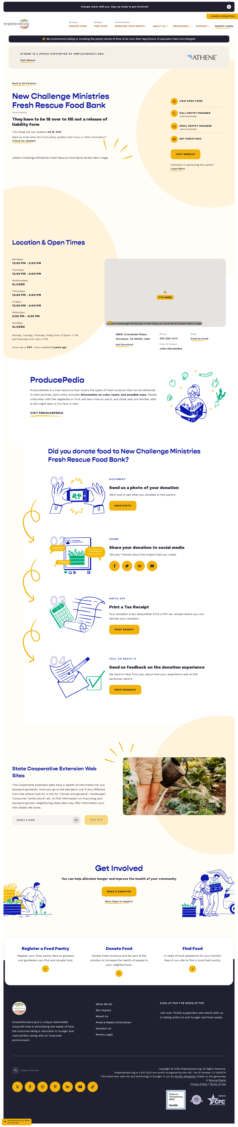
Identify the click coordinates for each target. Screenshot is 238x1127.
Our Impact (103, 1010)
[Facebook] (30, 1087)
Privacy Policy (199, 1084)
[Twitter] (17, 1087)
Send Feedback (125, 689)
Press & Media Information (113, 1022)
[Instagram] (42, 1087)
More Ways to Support (119, 901)
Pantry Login (224, 26)
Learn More (178, 168)
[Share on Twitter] (127, 566)
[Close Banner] (229, 7)
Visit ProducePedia (46, 413)
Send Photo (122, 505)
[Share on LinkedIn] (139, 566)
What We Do (104, 1004)
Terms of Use (217, 1084)
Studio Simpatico (185, 1076)
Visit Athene (27, 60)
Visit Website (185, 154)
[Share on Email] (152, 566)
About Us (102, 1016)
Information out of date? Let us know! (18, 1122)
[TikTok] (92, 1087)
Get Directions (124, 344)
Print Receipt (124, 629)
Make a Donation (223, 16)
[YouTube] (80, 1087)
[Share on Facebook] (114, 566)
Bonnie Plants (217, 1080)
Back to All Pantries (24, 83)
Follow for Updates (24, 140)
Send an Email (199, 338)
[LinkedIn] (67, 1087)
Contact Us (103, 1028)
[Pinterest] (55, 1087)
